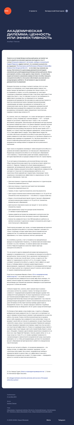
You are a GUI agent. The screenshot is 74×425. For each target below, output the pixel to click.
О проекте (33, 11)
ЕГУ (8, 411)
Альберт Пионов (13, 41)
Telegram (61, 420)
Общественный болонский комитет (42, 411)
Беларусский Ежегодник (54, 11)
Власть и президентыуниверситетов (32, 371)
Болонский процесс (41, 410)
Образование (11, 410)
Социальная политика (21, 410)
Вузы (29, 411)
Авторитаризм (51, 410)
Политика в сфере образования (19, 411)
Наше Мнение (7, 11)
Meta (49, 420)
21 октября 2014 (11, 397)
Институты (31, 410)
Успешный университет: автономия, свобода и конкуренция (30, 62)
